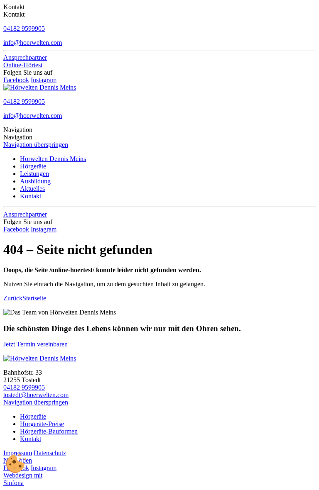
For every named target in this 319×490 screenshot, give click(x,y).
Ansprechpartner (25, 57)
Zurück (12, 298)
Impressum (17, 452)
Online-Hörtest (22, 64)
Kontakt (30, 196)
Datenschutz (50, 452)
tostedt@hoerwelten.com (36, 394)
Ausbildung (35, 181)
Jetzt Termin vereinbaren (35, 344)
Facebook (16, 79)
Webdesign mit (22, 475)
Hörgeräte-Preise (42, 423)
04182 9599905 (24, 387)
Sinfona (13, 482)
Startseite (34, 298)
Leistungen (34, 173)
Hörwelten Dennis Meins (53, 158)
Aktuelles (32, 188)
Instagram (43, 79)
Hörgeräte (33, 166)
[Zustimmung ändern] (16, 463)
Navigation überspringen (35, 144)
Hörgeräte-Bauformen (49, 431)
